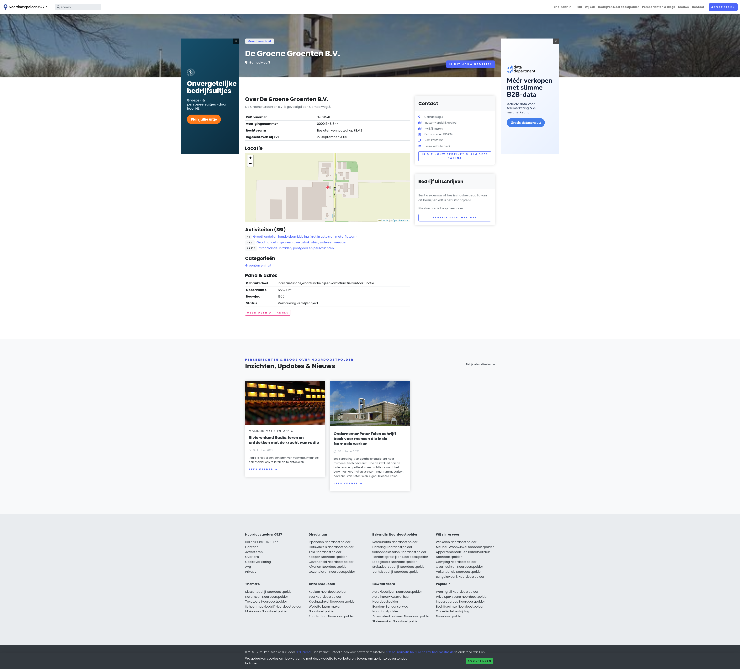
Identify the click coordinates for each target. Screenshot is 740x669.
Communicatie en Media (271, 431)
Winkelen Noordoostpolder (456, 542)
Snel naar (561, 7)
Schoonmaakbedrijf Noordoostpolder (273, 606)
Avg (248, 566)
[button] (327, 187)
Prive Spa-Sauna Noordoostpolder (462, 596)
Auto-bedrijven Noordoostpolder (397, 591)
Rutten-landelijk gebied (441, 123)
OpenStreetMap (401, 220)
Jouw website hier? (437, 146)
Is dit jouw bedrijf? (470, 64)
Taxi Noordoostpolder (325, 552)
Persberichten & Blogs (658, 7)
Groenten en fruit (259, 41)
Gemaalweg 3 (259, 62)
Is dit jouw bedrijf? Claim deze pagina (455, 156)
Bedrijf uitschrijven (454, 217)
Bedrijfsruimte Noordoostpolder (460, 606)
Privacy (250, 571)
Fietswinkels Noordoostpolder (331, 547)
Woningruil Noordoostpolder (457, 591)
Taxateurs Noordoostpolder (266, 601)
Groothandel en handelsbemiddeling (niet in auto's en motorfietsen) (305, 236)
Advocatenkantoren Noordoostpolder (401, 616)
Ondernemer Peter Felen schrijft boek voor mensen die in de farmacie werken (365, 438)
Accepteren (480, 660)
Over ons (252, 557)
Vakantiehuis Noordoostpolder (459, 571)
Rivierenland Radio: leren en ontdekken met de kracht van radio (284, 440)
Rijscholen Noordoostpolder (330, 542)
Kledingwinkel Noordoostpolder (332, 601)
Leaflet (384, 220)
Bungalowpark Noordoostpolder (460, 576)
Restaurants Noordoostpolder (395, 542)
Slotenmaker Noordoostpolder (395, 621)
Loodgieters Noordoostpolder (394, 562)
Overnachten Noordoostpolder (459, 566)
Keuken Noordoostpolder (328, 591)
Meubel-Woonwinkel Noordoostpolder (465, 547)
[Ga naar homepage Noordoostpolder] (25, 7)
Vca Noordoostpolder (325, 596)
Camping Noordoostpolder (456, 562)
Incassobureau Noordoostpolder (460, 601)
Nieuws (683, 7)
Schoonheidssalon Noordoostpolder (399, 552)
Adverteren (723, 7)
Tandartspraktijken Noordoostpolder (400, 557)
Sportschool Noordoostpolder (331, 616)
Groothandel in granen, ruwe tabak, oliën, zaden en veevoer (301, 242)
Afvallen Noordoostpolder (328, 566)
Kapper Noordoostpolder (328, 557)
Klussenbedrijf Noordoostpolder (269, 591)
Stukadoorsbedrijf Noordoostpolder (399, 566)
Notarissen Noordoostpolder (266, 596)
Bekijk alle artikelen (478, 364)
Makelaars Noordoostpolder (266, 611)
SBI (579, 7)
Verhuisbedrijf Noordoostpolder (396, 571)
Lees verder (261, 469)
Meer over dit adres (268, 312)
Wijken (590, 7)
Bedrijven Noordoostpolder (618, 7)
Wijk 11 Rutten (434, 129)
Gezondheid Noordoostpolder (331, 562)
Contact (698, 7)
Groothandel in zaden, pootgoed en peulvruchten (296, 248)
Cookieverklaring (258, 562)
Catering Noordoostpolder (392, 547)
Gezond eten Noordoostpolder (332, 571)
